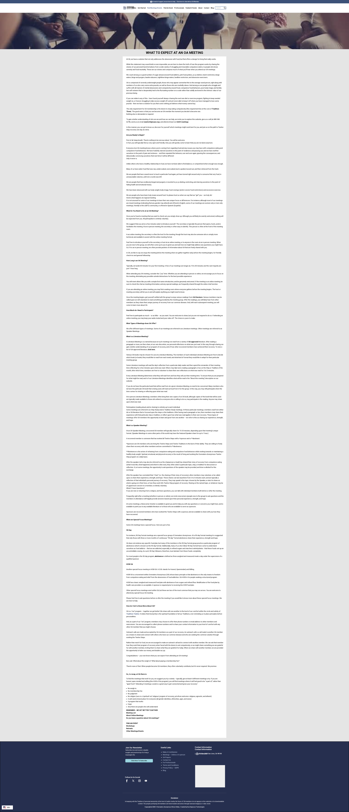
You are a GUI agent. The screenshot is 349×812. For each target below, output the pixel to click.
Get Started (142, 8)
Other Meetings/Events (135, 731)
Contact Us (167, 760)
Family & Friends (191, 8)
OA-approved (193, 342)
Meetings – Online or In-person (174, 755)
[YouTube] (146, 781)
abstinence (159, 556)
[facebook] (127, 781)
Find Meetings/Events (154, 8)
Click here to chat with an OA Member (188, 1)
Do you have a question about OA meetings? (142, 718)
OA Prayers (167, 757)
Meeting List (131, 713)
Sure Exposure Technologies (195, 807)
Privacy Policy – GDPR (171, 768)
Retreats (129, 728)
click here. (151, 349)
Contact (206, 8)
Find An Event (168, 8)
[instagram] (139, 781)
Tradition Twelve (132, 614)
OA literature (197, 297)
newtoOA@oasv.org (151, 122)
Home (134, 8)
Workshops (130, 726)
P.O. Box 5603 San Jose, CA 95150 (210, 753)
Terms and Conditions (171, 765)
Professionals (179, 8)
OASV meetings (182, 122)
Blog (212, 8)
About (200, 8)
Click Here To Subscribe (139, 760)
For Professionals (169, 762)
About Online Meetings (134, 715)
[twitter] (133, 781)
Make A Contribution (170, 752)
